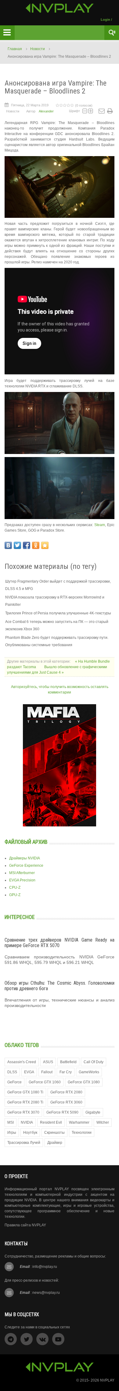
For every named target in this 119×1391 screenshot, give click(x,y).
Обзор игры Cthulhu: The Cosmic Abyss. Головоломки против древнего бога (59, 985)
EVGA (29, 1072)
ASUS (48, 1062)
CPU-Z (14, 887)
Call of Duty (93, 1062)
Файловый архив (26, 842)
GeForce (14, 1082)
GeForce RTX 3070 (23, 1112)
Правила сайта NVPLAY (25, 1225)
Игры (11, 1132)
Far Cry (66, 1072)
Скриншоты (54, 1132)
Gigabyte (92, 1112)
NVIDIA (27, 1122)
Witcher (102, 1122)
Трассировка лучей (23, 1142)
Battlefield (68, 1062)
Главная (15, 49)
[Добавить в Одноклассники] (35, 545)
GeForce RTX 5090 (62, 1112)
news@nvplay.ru (46, 1292)
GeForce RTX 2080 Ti (25, 1102)
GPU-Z (14, 895)
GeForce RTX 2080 (66, 1092)
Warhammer (79, 1122)
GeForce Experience (26, 865)
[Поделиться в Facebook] (26, 545)
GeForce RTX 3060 (66, 1102)
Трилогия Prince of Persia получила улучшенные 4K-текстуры (58, 613)
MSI (10, 1122)
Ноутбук (30, 1132)
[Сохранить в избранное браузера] (45, 545)
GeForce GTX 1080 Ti (25, 1092)
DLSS (12, 1072)
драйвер (54, 1142)
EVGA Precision (22, 880)
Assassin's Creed (21, 1062)
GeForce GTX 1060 (45, 1082)
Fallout (46, 1072)
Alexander (46, 111)
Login (105, 19)
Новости (37, 49)
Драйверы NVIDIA (24, 858)
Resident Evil (51, 1122)
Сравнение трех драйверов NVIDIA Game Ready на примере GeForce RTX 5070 (59, 942)
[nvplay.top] (59, 8)
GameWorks (89, 1072)
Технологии (82, 1132)
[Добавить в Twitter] (17, 545)
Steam (99, 525)
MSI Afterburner (22, 873)
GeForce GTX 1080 (84, 1082)
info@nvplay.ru (44, 1267)
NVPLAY (107, 1380)
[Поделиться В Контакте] (8, 545)
